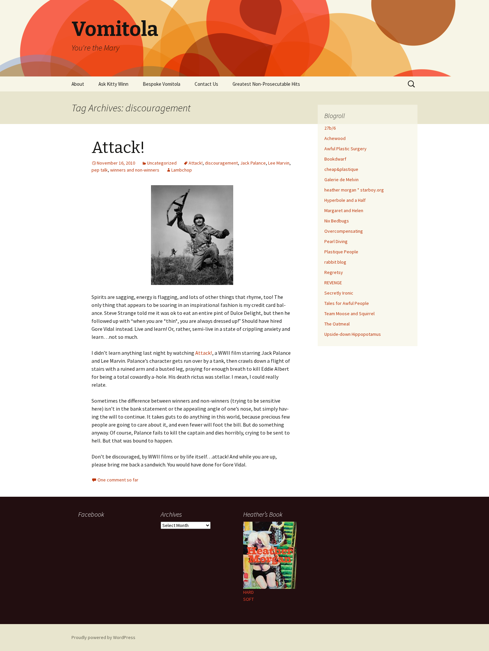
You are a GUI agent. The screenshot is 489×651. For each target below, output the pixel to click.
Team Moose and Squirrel (349, 314)
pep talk (99, 170)
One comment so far (117, 480)
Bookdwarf (335, 159)
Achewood (335, 138)
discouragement (221, 163)
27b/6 (330, 128)
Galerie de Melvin (341, 180)
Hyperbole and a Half (345, 200)
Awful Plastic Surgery (345, 149)
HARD (248, 592)
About (78, 84)
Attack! (118, 147)
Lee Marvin (278, 163)
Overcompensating (343, 231)
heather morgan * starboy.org (354, 190)
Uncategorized (162, 163)
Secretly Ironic (338, 293)
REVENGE (333, 283)
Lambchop (181, 170)
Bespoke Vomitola (161, 84)
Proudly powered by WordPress (103, 637)
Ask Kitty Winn (113, 84)
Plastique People (341, 252)
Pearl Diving (336, 241)
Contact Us (206, 84)
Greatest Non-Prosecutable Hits (266, 84)
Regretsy (333, 272)
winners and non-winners (134, 170)
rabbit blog (335, 262)
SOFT (248, 599)
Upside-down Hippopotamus (352, 334)
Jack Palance (253, 163)
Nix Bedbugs (336, 221)
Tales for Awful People (346, 303)
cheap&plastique (341, 169)
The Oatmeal (337, 324)
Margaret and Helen (343, 210)
